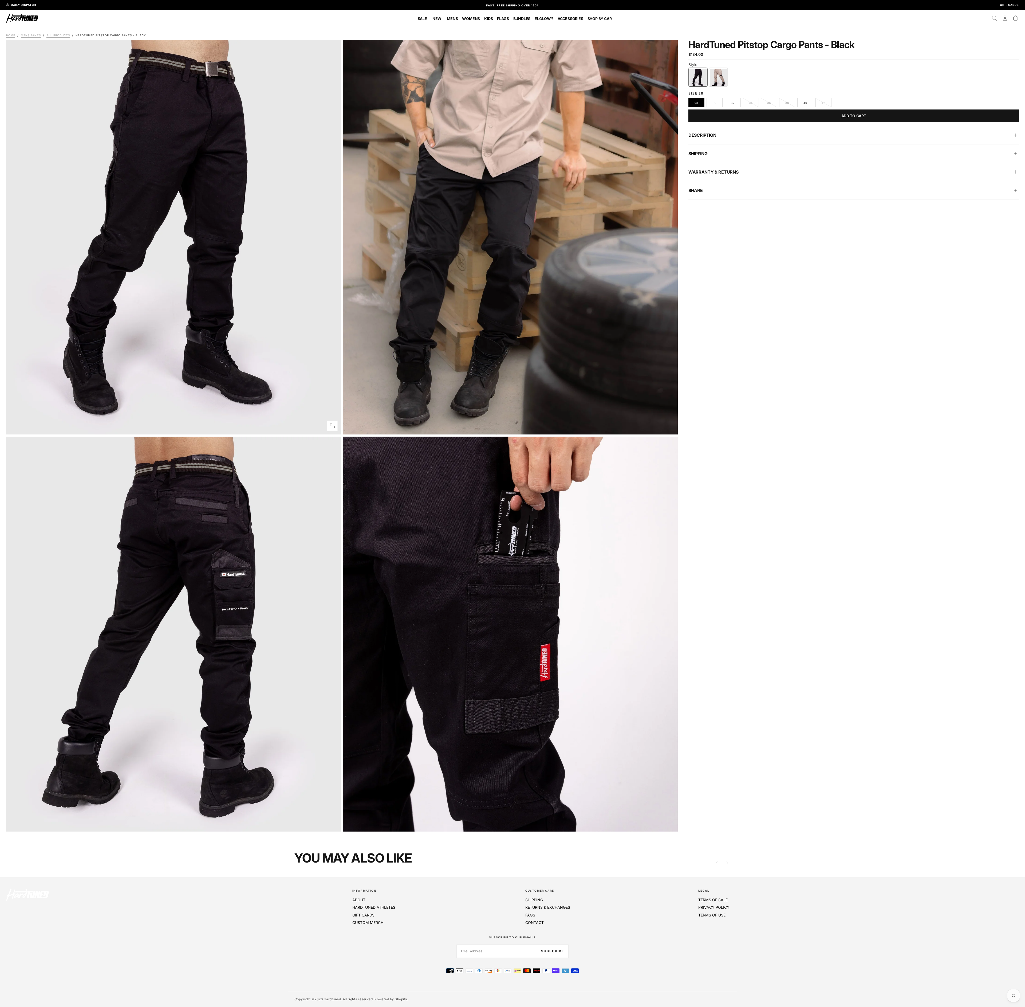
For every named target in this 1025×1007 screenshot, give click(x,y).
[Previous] (716, 863)
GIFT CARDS (363, 915)
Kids (488, 18)
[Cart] (1015, 18)
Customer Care (539, 890)
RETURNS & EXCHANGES (547, 907)
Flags (503, 18)
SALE (422, 18)
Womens (471, 18)
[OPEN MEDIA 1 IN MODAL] (669, 426)
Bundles (522, 18)
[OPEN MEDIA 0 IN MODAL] (332, 426)
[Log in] (1005, 18)
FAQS (530, 915)
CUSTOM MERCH (367, 922)
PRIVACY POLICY (714, 907)
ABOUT (358, 900)
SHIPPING (534, 900)
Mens (452, 18)
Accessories (570, 18)
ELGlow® (544, 18)
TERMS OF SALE (713, 900)
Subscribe (552, 951)
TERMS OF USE (712, 915)
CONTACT (534, 922)
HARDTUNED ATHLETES (373, 907)
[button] (994, 18)
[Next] (727, 863)
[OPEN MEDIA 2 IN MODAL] (332, 823)
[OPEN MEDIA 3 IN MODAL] (669, 823)
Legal (703, 890)
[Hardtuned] (27, 894)
